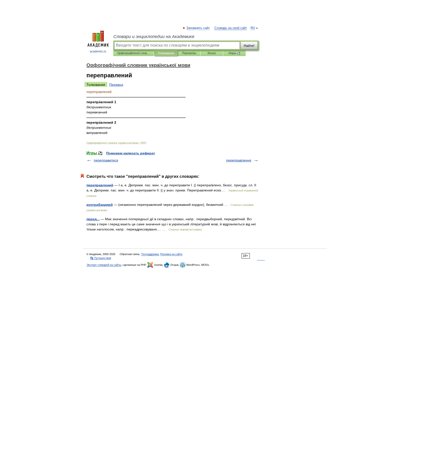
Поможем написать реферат (130, 153)
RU (253, 28)
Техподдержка (150, 254)
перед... (93, 219)
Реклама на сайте (171, 254)
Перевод (116, 85)
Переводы (189, 53)
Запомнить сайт (198, 28)
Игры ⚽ (235, 53)
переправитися (106, 160)
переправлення (238, 160)
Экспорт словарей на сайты (103, 264)
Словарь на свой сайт (230, 28)
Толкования (166, 53)
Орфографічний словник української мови (133, 53)
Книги (212, 53)
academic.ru (98, 51)
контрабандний (99, 205)
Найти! (249, 46)
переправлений (99, 185)
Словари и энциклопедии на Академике (153, 36)
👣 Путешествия (100, 258)
